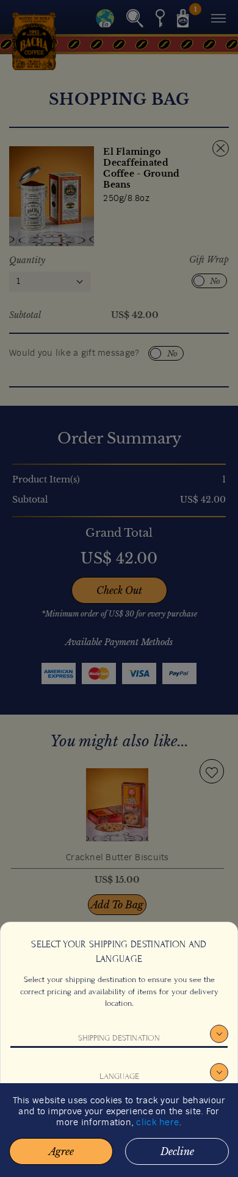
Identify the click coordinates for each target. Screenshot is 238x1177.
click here (157, 1123)
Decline (177, 1151)
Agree (61, 1151)
